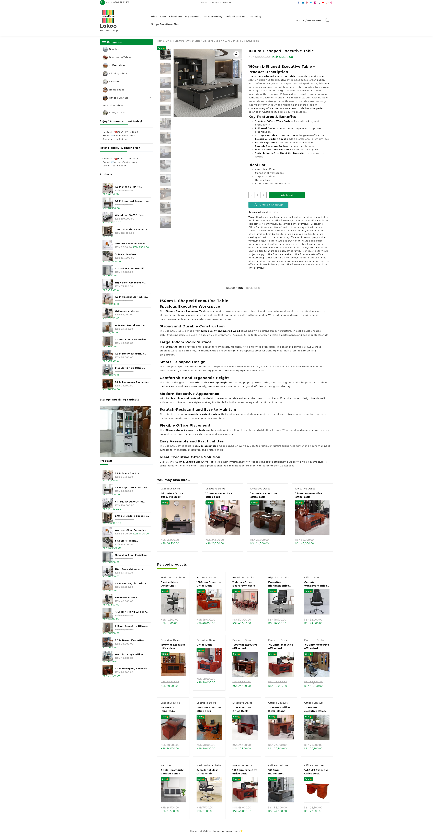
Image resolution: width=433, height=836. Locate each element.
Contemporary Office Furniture (310, 220)
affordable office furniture (269, 217)
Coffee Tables (117, 65)
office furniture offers (295, 247)
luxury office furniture (310, 227)
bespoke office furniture (299, 217)
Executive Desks (211, 41)
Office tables (193, 41)
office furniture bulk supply (289, 234)
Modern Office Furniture (262, 230)
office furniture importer (314, 244)
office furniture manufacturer (265, 247)
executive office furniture (282, 227)
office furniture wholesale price (266, 264)
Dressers (114, 81)
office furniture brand (260, 234)
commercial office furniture (275, 220)
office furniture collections (273, 237)
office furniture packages (271, 251)
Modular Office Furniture (291, 230)
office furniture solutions (311, 257)
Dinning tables (118, 73)
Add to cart (287, 195)
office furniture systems (314, 261)
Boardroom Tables (120, 57)
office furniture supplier (286, 261)
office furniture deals (303, 240)
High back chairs (278, 577)
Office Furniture (119, 97)
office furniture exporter (285, 244)
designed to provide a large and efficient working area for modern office (253, 311)
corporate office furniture (262, 224)
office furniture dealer (277, 240)
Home (160, 41)
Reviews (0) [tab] (253, 288)
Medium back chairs (173, 577)
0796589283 (121, 2)
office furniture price (298, 251)
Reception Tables (112, 105)
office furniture (315, 230)
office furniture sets (304, 254)
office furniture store (260, 261)
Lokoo (108, 26)
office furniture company (304, 237)
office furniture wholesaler (300, 264)
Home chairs (116, 89)
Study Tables (116, 112)
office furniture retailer (279, 254)
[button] (236, 54)
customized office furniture (294, 224)
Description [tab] (234, 288)
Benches (114, 49)
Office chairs (312, 577)
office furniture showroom (281, 257)
